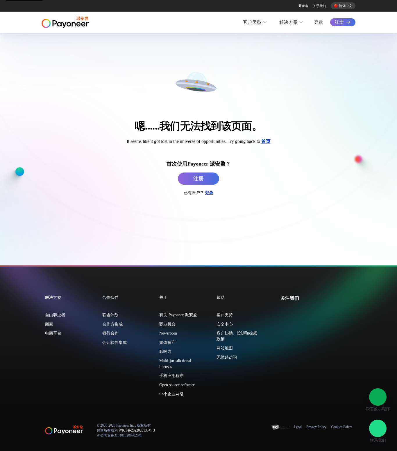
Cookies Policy (341, 427)
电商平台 (53, 333)
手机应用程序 (171, 375)
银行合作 (110, 333)
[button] (378, 397)
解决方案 (288, 22)
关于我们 (319, 6)
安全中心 (225, 324)
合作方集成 (112, 324)
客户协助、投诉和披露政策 (237, 336)
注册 (339, 21)
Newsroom (168, 333)
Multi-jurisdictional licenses (175, 364)
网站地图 (225, 348)
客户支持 (225, 315)
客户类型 (252, 22)
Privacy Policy (316, 427)
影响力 (165, 351)
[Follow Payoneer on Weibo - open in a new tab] (311, 310)
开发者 (303, 6)
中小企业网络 (171, 394)
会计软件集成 (114, 342)
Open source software (177, 385)
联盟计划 (110, 315)
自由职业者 (55, 315)
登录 (318, 22)
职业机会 (167, 324)
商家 (49, 324)
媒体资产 (167, 342)
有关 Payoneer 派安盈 (178, 315)
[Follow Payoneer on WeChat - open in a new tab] (283, 310)
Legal (298, 427)
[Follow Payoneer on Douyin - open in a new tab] (302, 310)
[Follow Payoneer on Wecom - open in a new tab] (293, 310)
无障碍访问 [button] (227, 357)
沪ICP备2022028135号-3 (137, 430)
